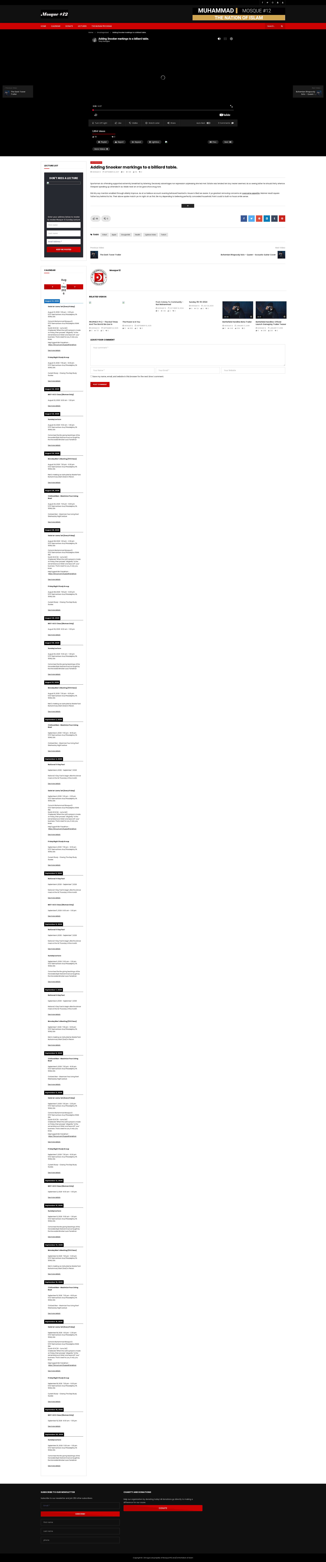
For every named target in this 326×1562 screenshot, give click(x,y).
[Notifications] (277, 2)
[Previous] (52, 286)
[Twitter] (267, 2)
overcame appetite (251, 193)
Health (137, 235)
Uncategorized (103, 32)
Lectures (82, 26)
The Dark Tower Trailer (110, 254)
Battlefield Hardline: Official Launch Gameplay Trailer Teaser (271, 323)
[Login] (282, 2)
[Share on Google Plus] (259, 218)
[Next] (75, 286)
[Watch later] (272, 2)
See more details (54, 350)
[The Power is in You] (138, 310)
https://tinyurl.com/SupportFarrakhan (62, 345)
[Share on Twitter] (251, 218)
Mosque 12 (97, 172)
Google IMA (125, 235)
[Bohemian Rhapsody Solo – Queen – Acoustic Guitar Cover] (281, 255)
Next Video (280, 247)
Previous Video (97, 247)
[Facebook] (262, 2)
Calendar (55, 26)
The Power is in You (131, 322)
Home (91, 32)
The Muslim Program (102, 26)
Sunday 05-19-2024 (198, 302)
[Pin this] (282, 218)
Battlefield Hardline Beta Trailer (237, 322)
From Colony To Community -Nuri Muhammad (169, 303)
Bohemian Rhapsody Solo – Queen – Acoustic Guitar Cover (248, 254)
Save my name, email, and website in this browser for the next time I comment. (128, 376)
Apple (114, 235)
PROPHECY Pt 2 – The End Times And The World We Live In (103, 323)
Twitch (163, 235)
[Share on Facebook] (244, 218)
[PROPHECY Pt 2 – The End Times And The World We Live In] (104, 310)
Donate (69, 26)
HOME (43, 26)
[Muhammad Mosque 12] (54, 14)
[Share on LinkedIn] (267, 218)
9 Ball (104, 235)
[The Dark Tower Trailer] (94, 255)
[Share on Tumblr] (274, 218)
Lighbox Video (150, 235)
